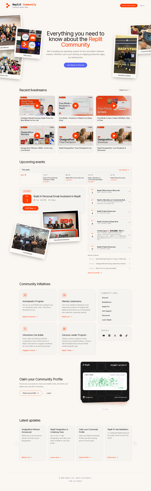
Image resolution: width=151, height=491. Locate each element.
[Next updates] (135, 443)
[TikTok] (126, 335)
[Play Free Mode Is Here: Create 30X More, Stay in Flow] (114, 106)
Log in (49, 393)
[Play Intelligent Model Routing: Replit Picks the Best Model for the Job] (37, 106)
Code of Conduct (75, 481)
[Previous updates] (16, 443)
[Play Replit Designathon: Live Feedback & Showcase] (114, 136)
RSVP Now (29, 208)
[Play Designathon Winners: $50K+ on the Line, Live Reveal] (37, 136)
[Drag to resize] (136, 78)
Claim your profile (29, 393)
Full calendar (123, 170)
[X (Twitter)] (115, 335)
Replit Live (123, 90)
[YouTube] (103, 335)
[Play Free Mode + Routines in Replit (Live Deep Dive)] (75, 106)
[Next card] (111, 409)
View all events (94, 273)
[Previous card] (99, 409)
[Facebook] (120, 335)
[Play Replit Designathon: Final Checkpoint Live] (75, 136)
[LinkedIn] (109, 335)
